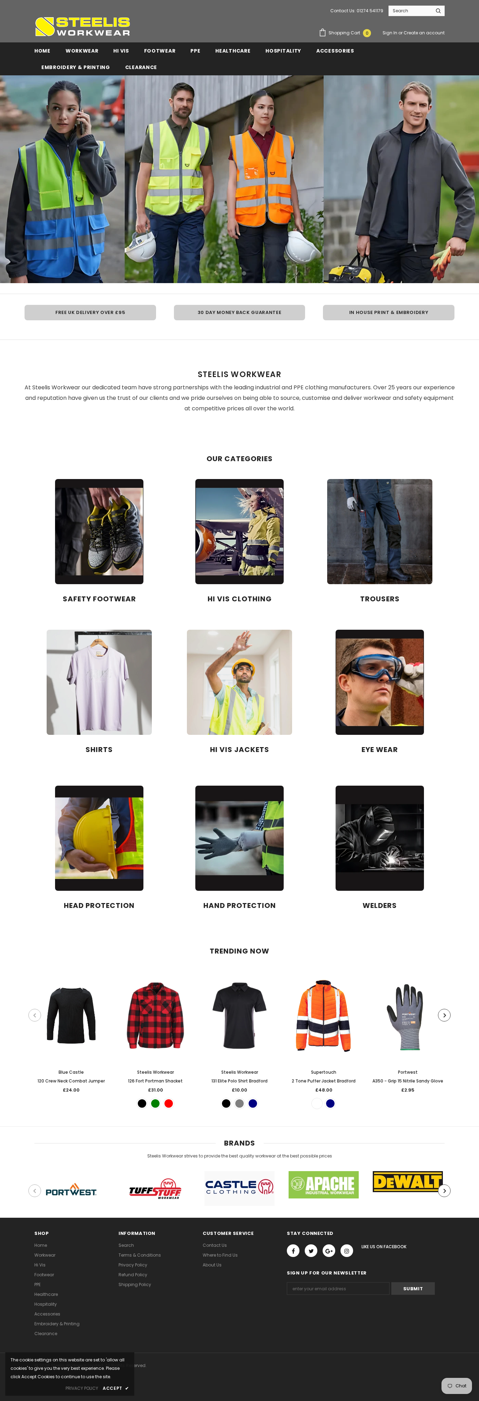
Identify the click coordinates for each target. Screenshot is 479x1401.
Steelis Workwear (155, 1072)
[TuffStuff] (155, 1188)
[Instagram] (346, 1250)
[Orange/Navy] (317, 1103)
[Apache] (323, 1184)
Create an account (424, 33)
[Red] (168, 1103)
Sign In (390, 33)
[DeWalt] (408, 1181)
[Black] (142, 1103)
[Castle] (239, 1188)
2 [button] (244, 273)
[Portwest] (71, 1191)
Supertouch (323, 1072)
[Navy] (253, 1103)
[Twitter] (311, 1250)
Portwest (408, 1072)
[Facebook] (293, 1250)
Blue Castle (71, 1072)
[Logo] (82, 26)
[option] (239, 179)
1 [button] (235, 273)
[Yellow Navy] (330, 1103)
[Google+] (329, 1250)
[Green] (155, 1103)
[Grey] (239, 1103)
